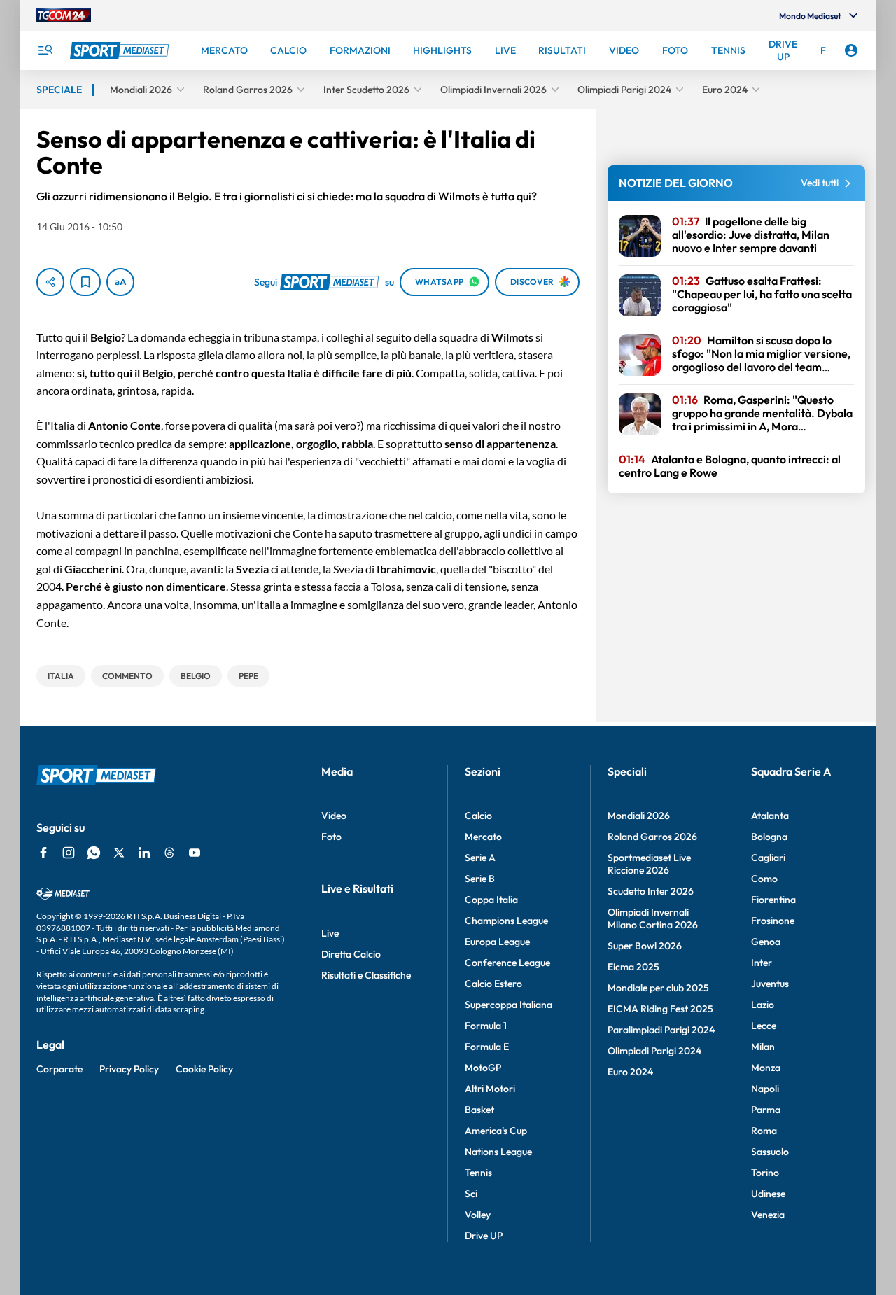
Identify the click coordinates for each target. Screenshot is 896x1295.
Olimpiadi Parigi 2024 (654, 1050)
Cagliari (768, 857)
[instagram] (69, 853)
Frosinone (772, 920)
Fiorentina (773, 899)
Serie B (480, 878)
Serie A (480, 857)
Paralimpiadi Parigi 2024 (661, 1029)
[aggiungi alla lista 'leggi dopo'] (85, 282)
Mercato (483, 836)
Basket (479, 1109)
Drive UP (484, 1235)
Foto (331, 836)
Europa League (497, 941)
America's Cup (496, 1130)
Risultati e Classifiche (366, 975)
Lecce (763, 1025)
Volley (478, 1214)
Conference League (507, 962)
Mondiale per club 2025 (658, 987)
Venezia (768, 1214)
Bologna (769, 836)
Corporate (59, 1069)
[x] (119, 853)
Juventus (770, 983)
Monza (765, 1067)
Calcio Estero (493, 983)
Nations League (498, 1151)
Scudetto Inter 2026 (651, 891)
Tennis (478, 1172)
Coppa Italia (491, 899)
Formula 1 (486, 1025)
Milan (763, 1046)
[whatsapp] (94, 853)
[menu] (45, 50)
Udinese (768, 1193)
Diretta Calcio (351, 954)
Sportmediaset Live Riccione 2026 (649, 863)
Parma (765, 1109)
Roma (764, 1130)
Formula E (487, 1046)
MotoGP (483, 1067)
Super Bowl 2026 (645, 945)
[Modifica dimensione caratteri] (120, 282)
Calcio (478, 815)
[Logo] (121, 50)
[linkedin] (144, 853)
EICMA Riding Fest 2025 (660, 1008)
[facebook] (43, 853)
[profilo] (851, 50)
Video (333, 815)
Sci (471, 1193)
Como (764, 878)
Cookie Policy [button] (204, 1069)
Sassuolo (770, 1151)
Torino (765, 1172)
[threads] (169, 853)
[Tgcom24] (63, 15)
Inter (761, 962)
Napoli (765, 1088)
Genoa (765, 941)
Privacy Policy (129, 1069)
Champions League (506, 920)
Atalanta (770, 815)
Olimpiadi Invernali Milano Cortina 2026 (653, 918)
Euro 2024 (630, 1071)
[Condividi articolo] (50, 282)
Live (330, 933)
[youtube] (195, 853)
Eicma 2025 (633, 966)
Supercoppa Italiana (508, 1004)
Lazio (762, 1004)
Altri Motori (490, 1088)
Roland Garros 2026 (652, 836)
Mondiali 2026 (639, 815)
